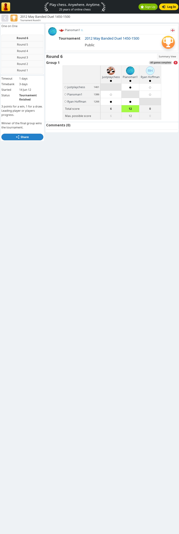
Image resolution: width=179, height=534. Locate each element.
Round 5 (22, 44)
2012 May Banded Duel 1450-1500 (112, 38)
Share (25, 137)
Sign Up (150, 7)
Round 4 (22, 51)
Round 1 (22, 70)
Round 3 (22, 57)
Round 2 (22, 64)
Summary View (167, 56)
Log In (171, 7)
